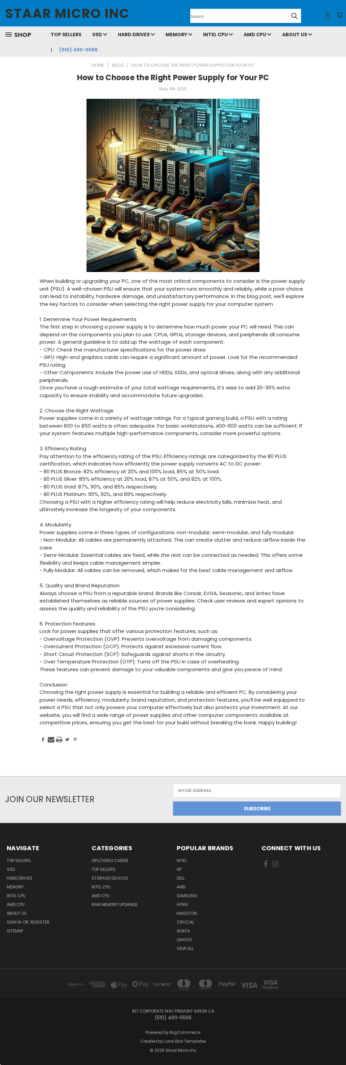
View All (185, 948)
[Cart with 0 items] (339, 15)
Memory (177, 34)
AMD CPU (255, 34)
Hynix (182, 904)
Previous (335, 1044)
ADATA (183, 931)
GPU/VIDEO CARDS (110, 860)
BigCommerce (185, 1032)
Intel (182, 860)
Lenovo (184, 940)
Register (39, 922)
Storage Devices (110, 878)
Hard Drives (134, 34)
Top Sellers (66, 34)
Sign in (14, 922)
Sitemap (15, 931)
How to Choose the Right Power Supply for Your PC (173, 77)
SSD (97, 34)
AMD (181, 887)
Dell (181, 878)
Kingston (187, 913)
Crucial (185, 922)
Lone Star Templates (185, 1041)
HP (179, 869)
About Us (295, 34)
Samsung (187, 896)
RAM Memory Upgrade (115, 904)
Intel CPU (216, 34)
